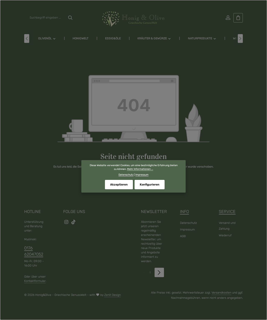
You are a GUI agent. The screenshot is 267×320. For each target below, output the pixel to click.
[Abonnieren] (159, 272)
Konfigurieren (149, 184)
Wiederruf (225, 235)
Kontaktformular (35, 281)
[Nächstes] (240, 38)
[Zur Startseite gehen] (133, 19)
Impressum (187, 229)
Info (184, 211)
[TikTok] (73, 223)
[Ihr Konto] (228, 17)
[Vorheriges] (26, 38)
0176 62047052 (33, 251)
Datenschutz (188, 223)
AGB (183, 236)
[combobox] (46, 17)
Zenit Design (112, 295)
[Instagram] (66, 223)
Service (227, 211)
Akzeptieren (119, 184)
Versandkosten (221, 292)
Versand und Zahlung (227, 225)
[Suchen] (70, 17)
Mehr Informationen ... (140, 169)
